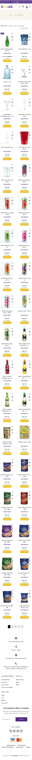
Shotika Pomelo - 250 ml (24, 311)
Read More (7, 420)
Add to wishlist (12, 34)
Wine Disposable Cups (7, 147)
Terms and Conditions (7, 687)
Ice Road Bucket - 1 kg (24, 49)
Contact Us (4, 682)
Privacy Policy (5, 684)
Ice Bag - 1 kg (7, 81)
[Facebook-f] (10, 731)
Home (10, 15)
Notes (17, 684)
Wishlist (3, 700)
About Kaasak (20, 679)
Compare (12, 40)
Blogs (17, 682)
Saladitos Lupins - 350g (24, 442)
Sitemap (28, 747)
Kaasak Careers (11, 745)
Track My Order (5, 679)
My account (4, 703)
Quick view (12, 37)
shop (2, 698)
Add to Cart (7, 60)
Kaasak (15, 755)
